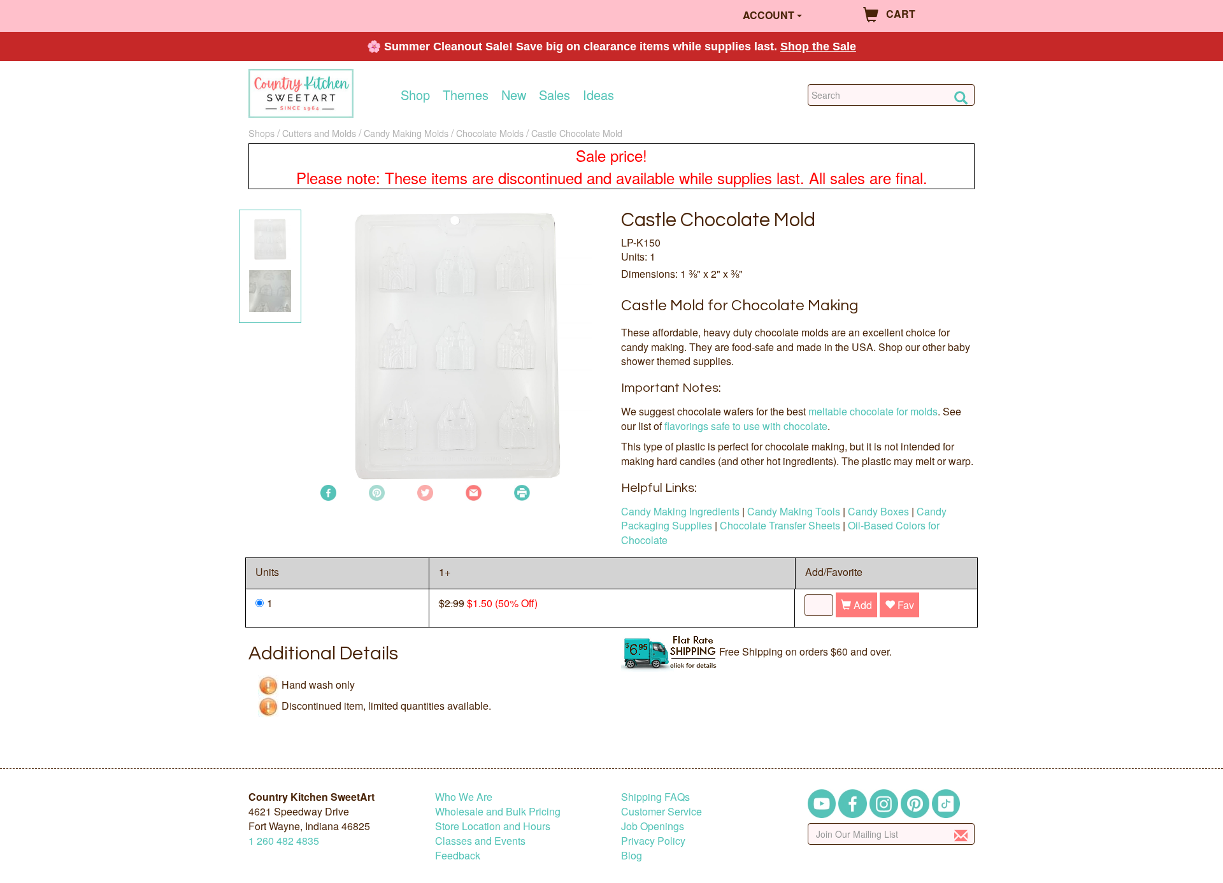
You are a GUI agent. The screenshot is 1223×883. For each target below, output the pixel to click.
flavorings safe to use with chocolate (745, 426)
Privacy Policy (653, 840)
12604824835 (283, 840)
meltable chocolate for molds (873, 411)
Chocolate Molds (490, 133)
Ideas (598, 95)
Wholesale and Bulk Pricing (498, 811)
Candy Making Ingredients (680, 511)
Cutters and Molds (319, 133)
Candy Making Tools (793, 511)
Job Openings (652, 826)
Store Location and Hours (492, 826)
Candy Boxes (878, 511)
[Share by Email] (474, 491)
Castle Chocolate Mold (576, 133)
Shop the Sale (818, 46)
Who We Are (463, 796)
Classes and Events (480, 840)
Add (861, 605)
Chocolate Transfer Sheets (780, 525)
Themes (466, 95)
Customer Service (661, 811)
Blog (631, 855)
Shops (261, 133)
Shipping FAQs (655, 796)
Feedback (457, 855)
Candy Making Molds (406, 133)
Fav (904, 605)
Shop (415, 95)
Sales (554, 95)
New (513, 95)
